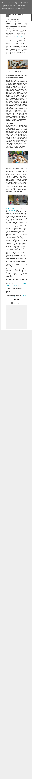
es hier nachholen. (20, 36)
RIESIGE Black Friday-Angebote (16, 284)
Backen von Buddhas (16, 14)
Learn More (13, 12)
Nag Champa (11, 210)
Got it (21, 12)
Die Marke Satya (11, 209)
